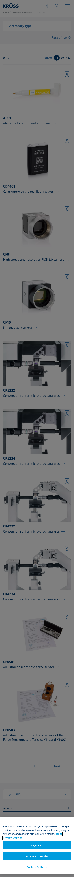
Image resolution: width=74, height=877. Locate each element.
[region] (37, 845)
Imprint (17, 837)
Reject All (37, 845)
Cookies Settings (37, 867)
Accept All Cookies (37, 856)
